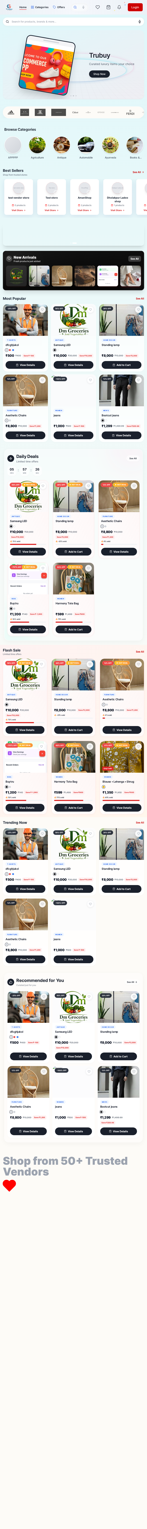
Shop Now (22, 73)
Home (23, 7)
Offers (61, 7)
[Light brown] (6, 420)
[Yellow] (104, 787)
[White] (58, 350)
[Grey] (14, 609)
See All (135, 258)
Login (135, 7)
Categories (42, 7)
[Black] (54, 350)
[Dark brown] (10, 420)
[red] (10, 350)
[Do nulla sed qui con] (6, 350)
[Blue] (13, 350)
